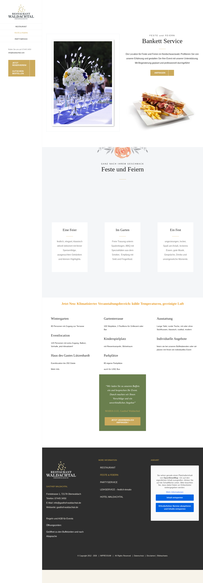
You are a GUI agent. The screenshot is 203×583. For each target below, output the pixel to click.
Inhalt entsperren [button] (175, 497)
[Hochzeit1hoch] (83, 42)
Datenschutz (139, 556)
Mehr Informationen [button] (174, 492)
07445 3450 (60, 498)
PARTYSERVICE (109, 482)
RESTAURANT (107, 467)
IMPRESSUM (105, 556)
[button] (194, 575)
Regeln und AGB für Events (59, 518)
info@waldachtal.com (16, 53)
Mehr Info (55, 369)
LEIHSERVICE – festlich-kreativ (115, 489)
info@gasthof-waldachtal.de (67, 503)
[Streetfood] (162, 82)
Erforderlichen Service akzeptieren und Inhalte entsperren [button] (175, 507)
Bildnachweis (162, 556)
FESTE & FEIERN (109, 475)
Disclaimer (151, 556)
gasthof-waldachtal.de (67, 507)
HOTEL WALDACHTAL (111, 497)
